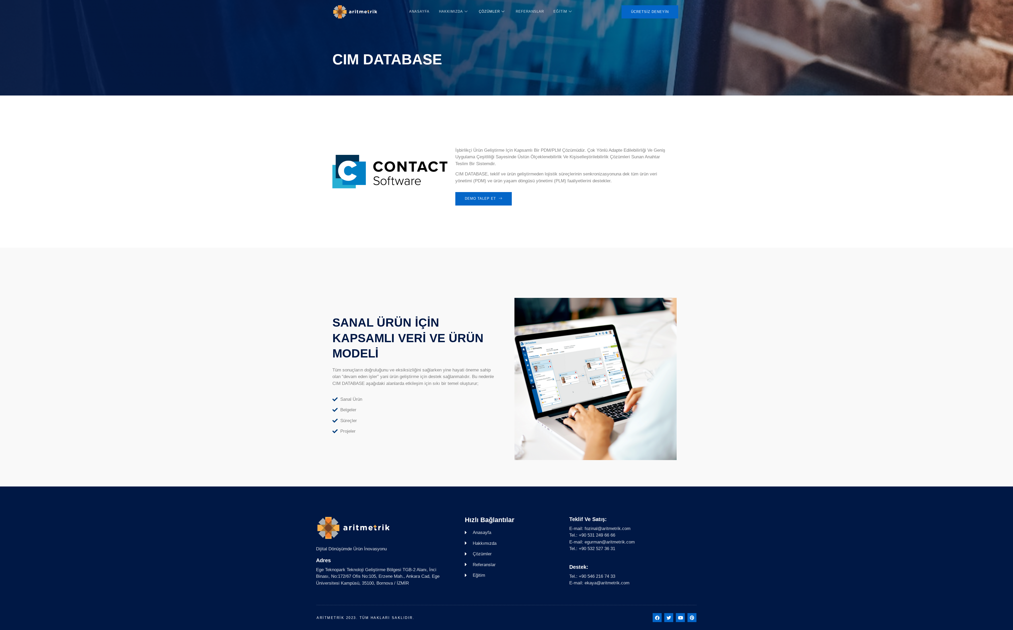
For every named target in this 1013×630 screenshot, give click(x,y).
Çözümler (489, 11)
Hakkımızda (451, 11)
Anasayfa (419, 11)
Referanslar (530, 11)
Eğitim (560, 11)
